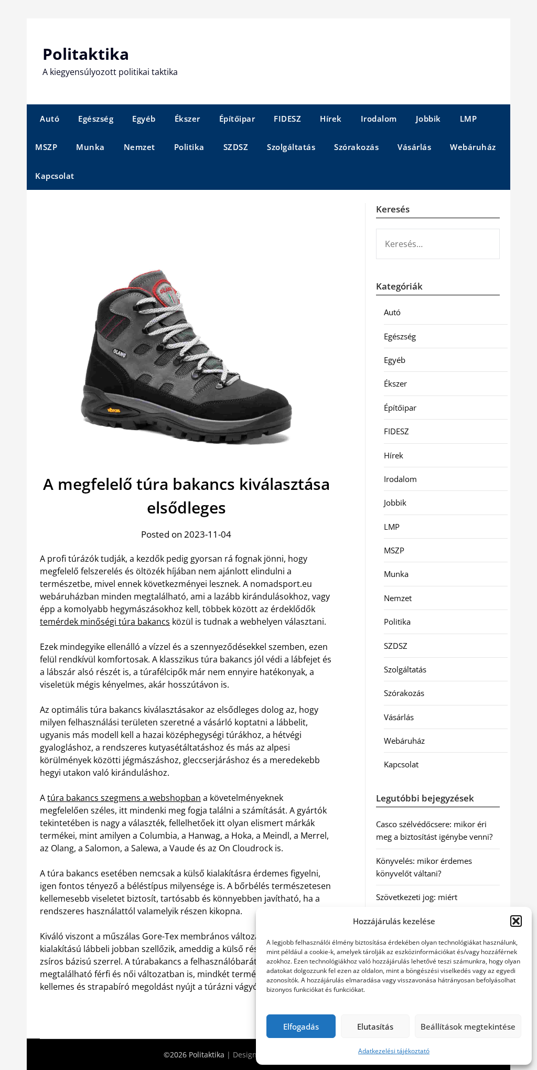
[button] (516, 921)
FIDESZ (287, 118)
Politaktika (85, 54)
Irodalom (379, 118)
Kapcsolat (54, 175)
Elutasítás (375, 1026)
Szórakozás (356, 147)
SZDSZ (236, 147)
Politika (189, 147)
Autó (49, 118)
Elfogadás (301, 1026)
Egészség (95, 118)
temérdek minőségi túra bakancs (105, 621)
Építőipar (237, 118)
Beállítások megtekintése (468, 1026)
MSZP (46, 147)
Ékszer (187, 118)
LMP (468, 118)
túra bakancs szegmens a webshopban (124, 798)
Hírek (331, 118)
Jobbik (428, 118)
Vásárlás (414, 147)
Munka (90, 147)
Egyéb (144, 118)
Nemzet (139, 147)
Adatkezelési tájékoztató (393, 1050)
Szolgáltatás (291, 147)
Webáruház (473, 147)
